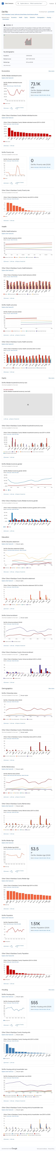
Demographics (41, 17)
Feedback (51, 3)
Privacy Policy (51, 1148)
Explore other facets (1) (7, 580)
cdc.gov (8, 239)
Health (20, 17)
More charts (51, 71)
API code (12, 108)
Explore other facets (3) (7, 769)
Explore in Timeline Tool (20, 108)
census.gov (36, 95)
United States (23, 14)
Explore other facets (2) (7, 78)
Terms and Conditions (42, 1148)
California (17, 14)
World (36, 14)
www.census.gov (7, 65)
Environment (6, 19)
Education (32, 17)
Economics (14, 17)
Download (7, 108)
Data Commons (9, 3)
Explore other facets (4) (7, 233)
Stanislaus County (9, 14)
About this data (17, 85)
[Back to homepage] (3, 3)
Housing (49, 17)
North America (31, 14)
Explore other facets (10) (8, 955)
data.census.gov (10, 85)
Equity (26, 17)
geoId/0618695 (51, 11)
